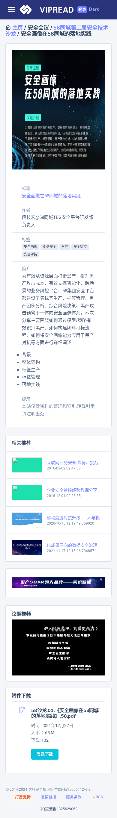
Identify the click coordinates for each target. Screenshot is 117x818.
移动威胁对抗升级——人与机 (73, 517)
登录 (82, 9)
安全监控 (80, 247)
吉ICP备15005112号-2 (72, 789)
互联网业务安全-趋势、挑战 (72, 462)
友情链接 (48, 797)
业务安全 (49, 247)
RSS (99, 797)
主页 (17, 27)
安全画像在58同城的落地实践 (51, 196)
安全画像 (30, 247)
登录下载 (45, 754)
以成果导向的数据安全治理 (72, 545)
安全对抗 (30, 254)
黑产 (65, 247)
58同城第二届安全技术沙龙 (56, 30)
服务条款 (74, 797)
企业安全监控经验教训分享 (72, 490)
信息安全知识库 (40, 789)
